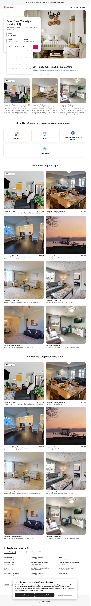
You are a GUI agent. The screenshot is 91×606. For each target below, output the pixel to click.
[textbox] (14, 41)
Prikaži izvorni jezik (58, 2)
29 (26, 68)
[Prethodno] (41, 74)
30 (30, 68)
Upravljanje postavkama (65, 595)
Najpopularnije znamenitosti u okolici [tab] (30, 552)
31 (9, 72)
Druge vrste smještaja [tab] (10, 552)
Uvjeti (51, 603)
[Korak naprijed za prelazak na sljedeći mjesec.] (30, 46)
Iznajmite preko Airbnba (77, 7)
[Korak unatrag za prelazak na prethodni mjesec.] (9, 46)
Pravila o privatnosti (42, 603)
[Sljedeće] (48, 74)
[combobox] (22, 35)
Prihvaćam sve (24, 595)
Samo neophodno (45, 595)
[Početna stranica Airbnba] (8, 7)
